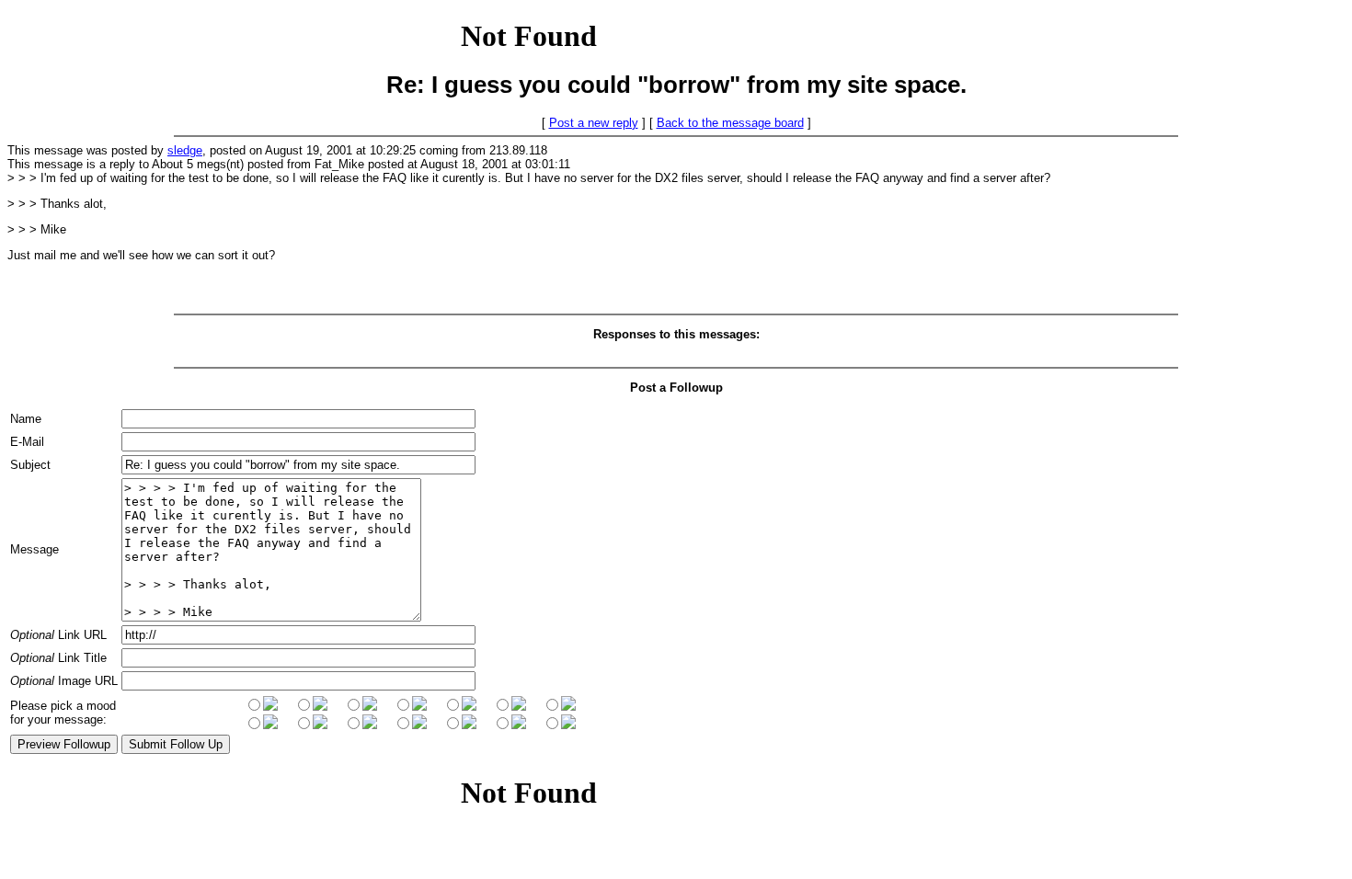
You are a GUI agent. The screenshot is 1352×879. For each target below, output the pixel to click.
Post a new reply (593, 123)
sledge (184, 150)
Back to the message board (730, 123)
